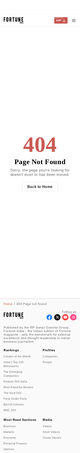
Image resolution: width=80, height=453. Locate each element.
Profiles (49, 350)
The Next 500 (12, 393)
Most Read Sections (20, 419)
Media (47, 419)
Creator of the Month (17, 356)
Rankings (11, 350)
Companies (50, 356)
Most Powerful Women (18, 387)
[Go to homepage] (14, 20)
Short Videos (51, 432)
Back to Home (40, 187)
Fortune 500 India (15, 381)
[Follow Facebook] (49, 319)
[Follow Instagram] (73, 319)
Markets (9, 432)
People (47, 362)
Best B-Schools (14, 404)
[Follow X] (57, 319)
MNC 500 (10, 410)
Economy (10, 437)
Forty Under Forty (15, 398)
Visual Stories (52, 437)
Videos (47, 426)
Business (10, 426)
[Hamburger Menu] (73, 20)
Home (8, 304)
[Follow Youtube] (65, 319)
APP (58, 20)
